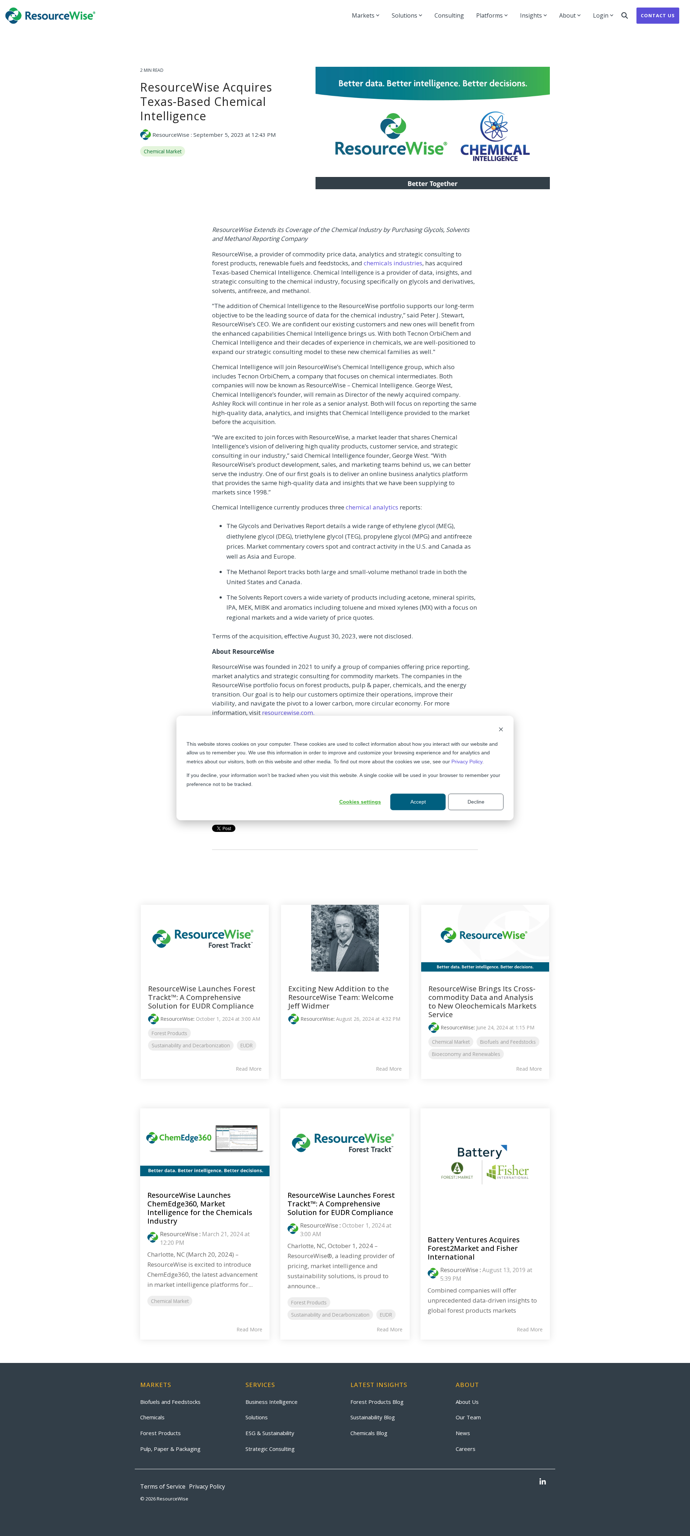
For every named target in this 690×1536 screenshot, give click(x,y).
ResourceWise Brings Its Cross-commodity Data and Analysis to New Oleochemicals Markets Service (482, 1001)
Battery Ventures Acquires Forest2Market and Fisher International (474, 1248)
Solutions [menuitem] (256, 1417)
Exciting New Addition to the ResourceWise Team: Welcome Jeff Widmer (341, 997)
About (567, 15)
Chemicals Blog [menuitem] (368, 1433)
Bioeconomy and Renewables (466, 1054)
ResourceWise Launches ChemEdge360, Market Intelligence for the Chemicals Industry (199, 1208)
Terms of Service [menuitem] (162, 1486)
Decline (476, 802)
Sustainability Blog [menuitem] (372, 1417)
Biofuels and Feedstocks (508, 1041)
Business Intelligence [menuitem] (271, 1401)
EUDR (246, 1045)
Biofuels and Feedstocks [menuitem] (170, 1401)
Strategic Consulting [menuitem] (270, 1448)
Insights (531, 15)
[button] (542, 1482)
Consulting (449, 15)
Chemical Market (162, 151)
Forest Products (169, 1033)
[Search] (624, 16)
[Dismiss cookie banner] (500, 730)
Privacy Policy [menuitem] (207, 1486)
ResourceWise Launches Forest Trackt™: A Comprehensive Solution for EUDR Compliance (202, 997)
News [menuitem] (463, 1433)
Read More (249, 1069)
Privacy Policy (466, 761)
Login (600, 15)
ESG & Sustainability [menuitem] (269, 1433)
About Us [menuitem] (467, 1401)
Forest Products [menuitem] (160, 1433)
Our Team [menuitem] (468, 1417)
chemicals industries (393, 263)
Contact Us (658, 15)
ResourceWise (171, 134)
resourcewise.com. (288, 712)
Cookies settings (360, 802)
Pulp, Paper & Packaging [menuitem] (170, 1448)
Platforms (489, 15)
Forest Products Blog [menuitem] (377, 1401)
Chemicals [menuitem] (152, 1417)
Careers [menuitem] (465, 1448)
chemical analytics (372, 507)
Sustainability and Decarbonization (191, 1045)
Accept (418, 802)
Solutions (404, 15)
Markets (363, 15)
